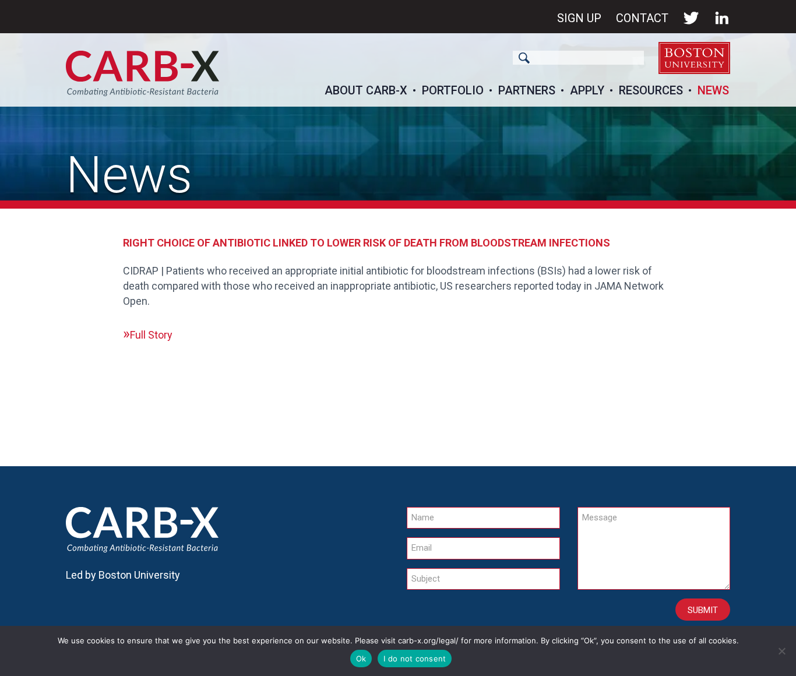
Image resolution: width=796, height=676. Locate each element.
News (713, 90)
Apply (587, 90)
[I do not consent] (781, 651)
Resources (651, 90)
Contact (642, 18)
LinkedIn (722, 18)
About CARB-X (366, 90)
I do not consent (414, 658)
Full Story (151, 335)
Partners (526, 90)
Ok (361, 658)
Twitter (691, 18)
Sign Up (579, 18)
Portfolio (453, 90)
